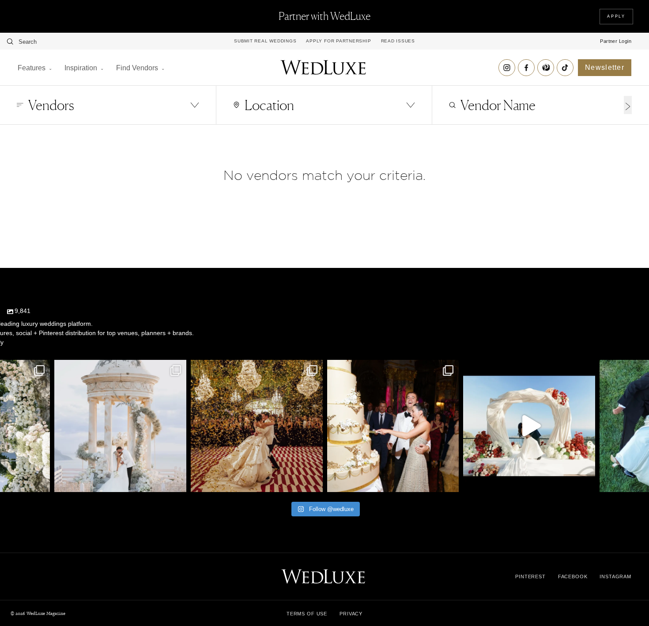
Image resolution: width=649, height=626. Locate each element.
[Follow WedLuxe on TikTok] (565, 67)
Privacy (351, 613)
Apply (616, 16)
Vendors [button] (51, 105)
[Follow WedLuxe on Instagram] (506, 67)
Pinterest (530, 576)
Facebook (573, 576)
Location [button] (269, 105)
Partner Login (615, 41)
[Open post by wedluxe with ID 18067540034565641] (257, 426)
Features (31, 68)
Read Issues (398, 41)
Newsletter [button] (604, 67)
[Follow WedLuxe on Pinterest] (545, 67)
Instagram (615, 576)
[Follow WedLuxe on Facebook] (526, 67)
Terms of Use (307, 613)
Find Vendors (137, 68)
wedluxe (119, 368)
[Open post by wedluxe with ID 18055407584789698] (393, 426)
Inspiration (80, 68)
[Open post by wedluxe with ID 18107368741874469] (529, 426)
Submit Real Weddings (265, 41)
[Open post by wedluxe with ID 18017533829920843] (120, 426)
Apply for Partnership (338, 41)
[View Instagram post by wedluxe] (41, 481)
